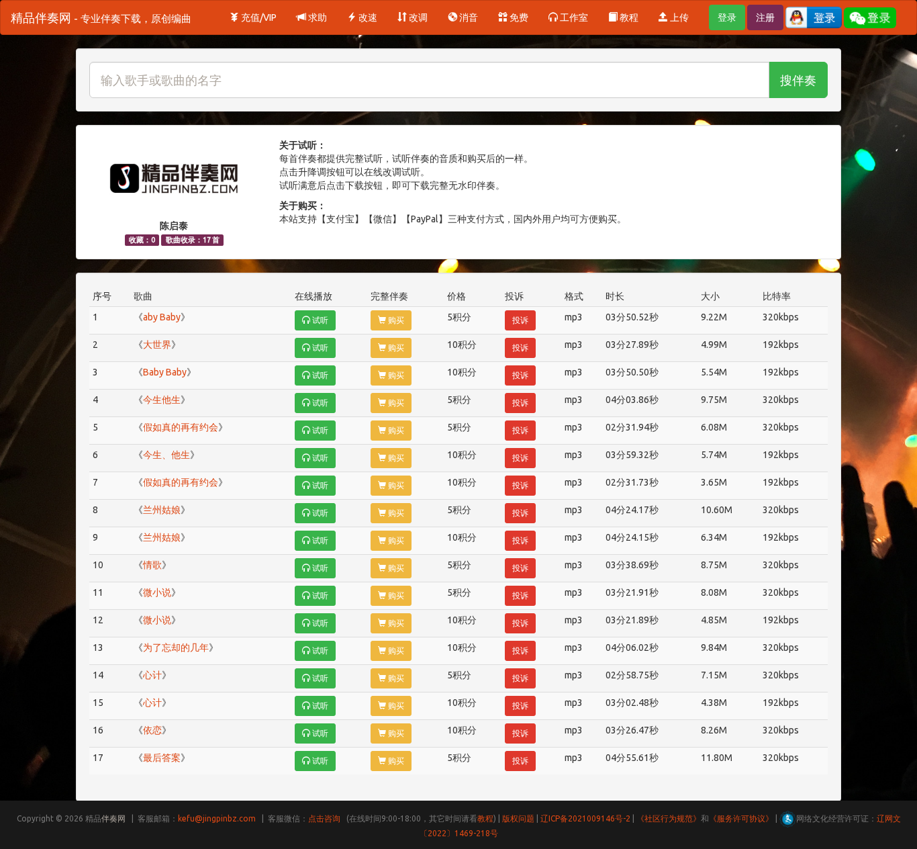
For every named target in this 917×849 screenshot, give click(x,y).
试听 (319, 320)
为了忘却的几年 (176, 647)
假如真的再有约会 (180, 427)
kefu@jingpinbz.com (217, 818)
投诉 (520, 320)
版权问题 (518, 818)
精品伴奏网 (101, 17)
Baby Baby (165, 372)
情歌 (152, 565)
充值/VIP (258, 17)
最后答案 (162, 757)
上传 (678, 17)
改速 (366, 17)
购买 (395, 320)
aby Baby (162, 317)
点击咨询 (324, 818)
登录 (727, 17)
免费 (518, 17)
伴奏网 (113, 818)
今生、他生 (166, 454)
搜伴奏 (798, 80)
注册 (765, 17)
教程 (628, 17)
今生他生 (162, 399)
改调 (417, 17)
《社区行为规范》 (668, 818)
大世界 (157, 344)
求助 (316, 17)
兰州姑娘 (162, 509)
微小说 (157, 592)
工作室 (573, 17)
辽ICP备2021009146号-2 (585, 818)
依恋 (152, 730)
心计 (152, 675)
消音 (467, 17)
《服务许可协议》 (741, 818)
